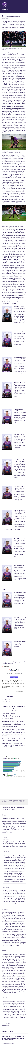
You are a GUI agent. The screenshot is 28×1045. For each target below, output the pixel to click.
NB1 (20, 801)
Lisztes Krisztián (16, 801)
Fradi (3, 801)
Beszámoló (16, 800)
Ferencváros (22, 800)
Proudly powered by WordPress (8, 1043)
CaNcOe (10, 800)
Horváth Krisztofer (9, 801)
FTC (5, 801)
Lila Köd (5, 9)
